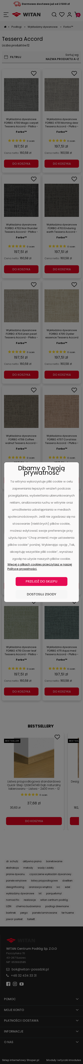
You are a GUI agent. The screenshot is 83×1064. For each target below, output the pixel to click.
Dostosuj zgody (41, 594)
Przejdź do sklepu (41, 581)
